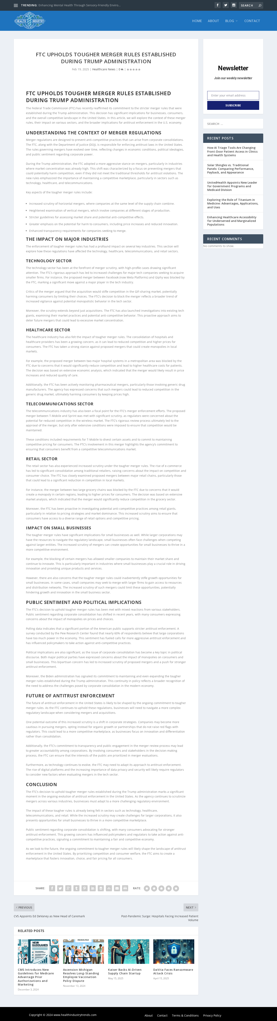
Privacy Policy (212, 1015)
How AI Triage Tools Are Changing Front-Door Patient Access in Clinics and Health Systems (232, 151)
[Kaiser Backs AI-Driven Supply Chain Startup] (128, 951)
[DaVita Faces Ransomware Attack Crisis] (173, 951)
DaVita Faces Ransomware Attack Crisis (173, 971)
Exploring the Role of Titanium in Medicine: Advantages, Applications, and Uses (232, 203)
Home (197, 21)
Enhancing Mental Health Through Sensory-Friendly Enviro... (80, 5)
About (213, 21)
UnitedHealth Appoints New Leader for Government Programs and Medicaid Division (232, 186)
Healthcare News (103, 69)
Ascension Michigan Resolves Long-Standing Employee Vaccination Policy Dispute (81, 975)
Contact (252, 21)
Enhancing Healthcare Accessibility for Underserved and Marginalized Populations (232, 220)
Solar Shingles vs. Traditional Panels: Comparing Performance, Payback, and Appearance (230, 168)
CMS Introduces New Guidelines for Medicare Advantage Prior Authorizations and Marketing (36, 977)
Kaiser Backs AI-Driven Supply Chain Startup (125, 971)
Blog (229, 21)
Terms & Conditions (185, 1015)
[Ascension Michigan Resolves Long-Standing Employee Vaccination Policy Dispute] (83, 951)
